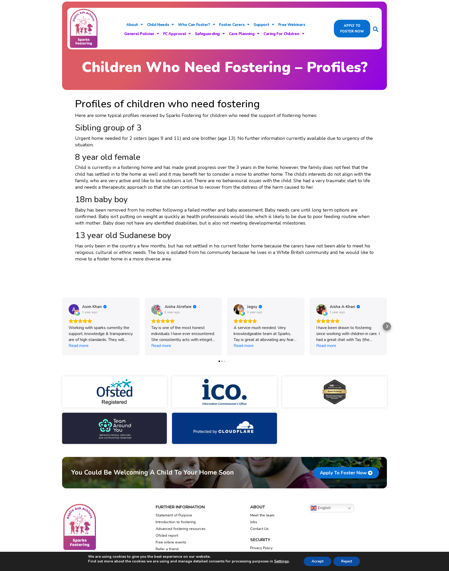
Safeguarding (207, 33)
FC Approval (174, 33)
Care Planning (242, 33)
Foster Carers (232, 24)
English (324, 508)
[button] (62, 326)
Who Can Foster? (194, 24)
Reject (346, 561)
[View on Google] (74, 309)
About (132, 24)
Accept (317, 561)
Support (261, 24)
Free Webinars (291, 24)
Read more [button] (79, 346)
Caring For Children (281, 33)
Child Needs (158, 24)
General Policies (139, 33)
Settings (281, 561)
